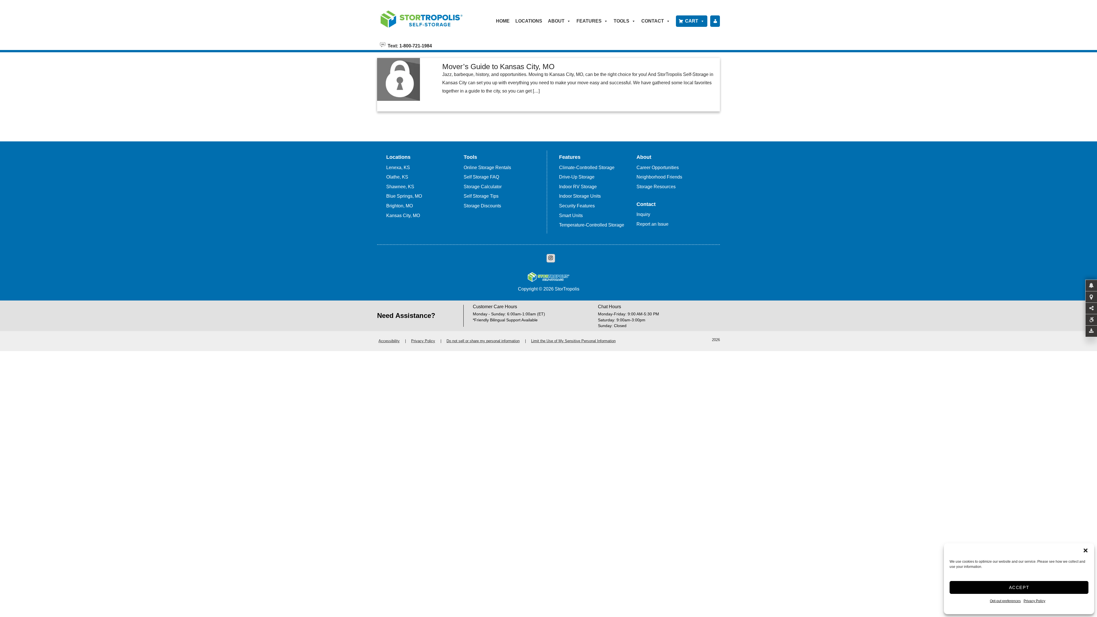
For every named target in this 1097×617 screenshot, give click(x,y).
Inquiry (643, 214)
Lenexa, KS (398, 167)
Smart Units (571, 215)
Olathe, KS (397, 177)
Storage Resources (656, 186)
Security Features (577, 205)
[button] (1085, 550)
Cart (691, 21)
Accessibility (389, 341)
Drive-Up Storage (576, 177)
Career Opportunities (657, 167)
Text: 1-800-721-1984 (408, 45)
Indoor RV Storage (578, 186)
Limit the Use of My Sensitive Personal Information (573, 341)
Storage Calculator (483, 186)
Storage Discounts (482, 205)
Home (503, 21)
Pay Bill (715, 21)
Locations (528, 21)
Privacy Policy (1034, 601)
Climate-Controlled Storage (586, 167)
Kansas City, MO (403, 215)
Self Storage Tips (481, 196)
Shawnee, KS (400, 186)
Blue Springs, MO (404, 196)
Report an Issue (652, 224)
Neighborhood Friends (659, 177)
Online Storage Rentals (487, 167)
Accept (1019, 587)
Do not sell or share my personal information (483, 341)
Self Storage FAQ (481, 177)
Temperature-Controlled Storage (591, 225)
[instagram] (551, 258)
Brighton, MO (399, 205)
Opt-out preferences (1005, 601)
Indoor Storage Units (580, 196)
